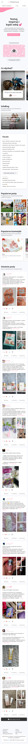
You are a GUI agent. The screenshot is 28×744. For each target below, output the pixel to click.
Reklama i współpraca (6, 5)
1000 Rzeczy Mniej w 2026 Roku (9, 143)
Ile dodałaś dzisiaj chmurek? (8, 180)
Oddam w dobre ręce (7, 155)
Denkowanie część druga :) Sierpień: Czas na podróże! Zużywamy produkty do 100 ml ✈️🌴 (14, 145)
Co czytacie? (5, 153)
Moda (3, 127)
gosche (7, 677)
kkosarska (14, 95)
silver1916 (9, 498)
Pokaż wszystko (16, 328)
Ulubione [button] (14, 312)
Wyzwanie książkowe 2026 (8, 149)
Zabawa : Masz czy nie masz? (9, 186)
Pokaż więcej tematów (9, 173)
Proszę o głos (5, 165)
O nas (17, 5)
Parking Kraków (6, 163)
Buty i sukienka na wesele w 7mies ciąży (11, 141)
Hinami (7, 449)
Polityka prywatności (8, 733)
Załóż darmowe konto (14, 34)
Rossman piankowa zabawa (8, 147)
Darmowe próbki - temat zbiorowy (10, 169)
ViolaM (7, 630)
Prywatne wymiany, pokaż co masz (10, 167)
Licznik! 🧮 (4, 184)
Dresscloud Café (6, 161)
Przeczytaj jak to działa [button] (14, 60)
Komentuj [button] (22, 312)
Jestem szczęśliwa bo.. (7, 159)
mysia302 (8, 586)
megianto (8, 273)
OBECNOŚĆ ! (5, 178)
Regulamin (5, 732)
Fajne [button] (7, 312)
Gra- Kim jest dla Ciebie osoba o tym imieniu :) (13, 182)
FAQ (16, 733)
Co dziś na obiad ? (6, 157)
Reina (7, 360)
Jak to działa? (18, 732)
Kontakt (24, 5)
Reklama (5, 731)
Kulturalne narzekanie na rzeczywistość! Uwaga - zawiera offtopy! (14, 151)
